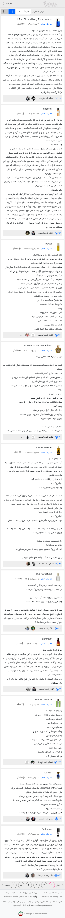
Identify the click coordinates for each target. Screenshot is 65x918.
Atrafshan (43, 914)
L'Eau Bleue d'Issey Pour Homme (35, 19)
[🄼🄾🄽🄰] (32, 628)
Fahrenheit (46, 639)
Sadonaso (47, 829)
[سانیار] (27, 437)
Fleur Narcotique (43, 574)
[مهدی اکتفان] (26, 762)
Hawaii (49, 244)
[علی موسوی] (27, 564)
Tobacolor (47, 109)
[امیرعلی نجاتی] (33, 564)
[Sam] (33, 98)
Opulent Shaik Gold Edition (38, 346)
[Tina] (32, 875)
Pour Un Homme (43, 699)
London (48, 773)
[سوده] (32, 762)
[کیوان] (32, 335)
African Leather (44, 447)
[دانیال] (33, 819)
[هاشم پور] (27, 628)
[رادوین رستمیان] (32, 437)
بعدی (7, 885)
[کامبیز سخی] (27, 98)
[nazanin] (27, 233)
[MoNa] (27, 335)
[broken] (28, 689)
